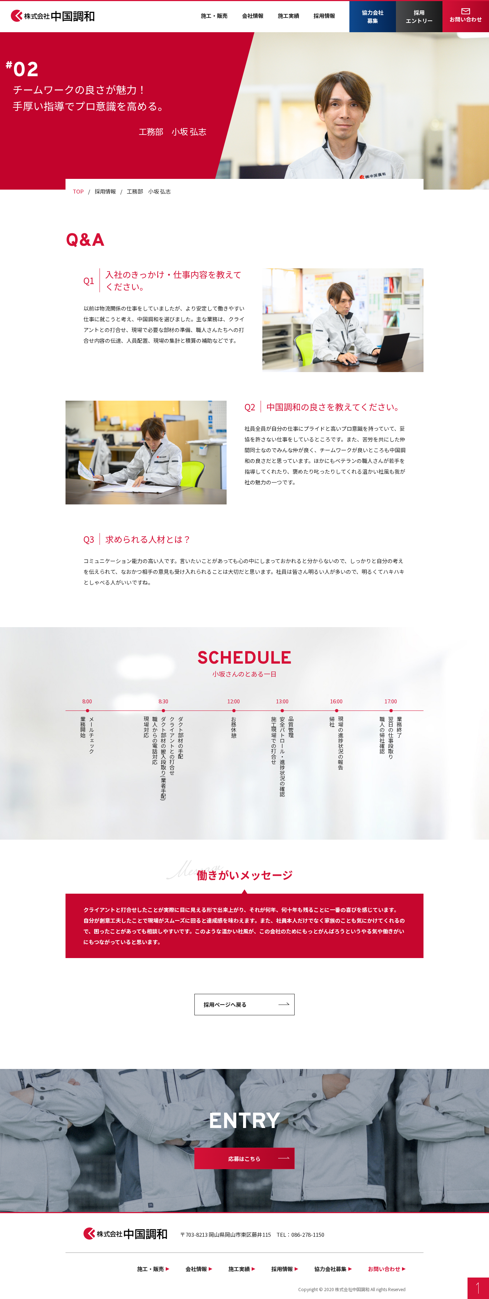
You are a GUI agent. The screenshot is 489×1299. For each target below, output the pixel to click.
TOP (78, 191)
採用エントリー (419, 16)
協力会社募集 (372, 16)
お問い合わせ (466, 19)
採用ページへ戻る (225, 1004)
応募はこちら (244, 1158)
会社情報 (252, 15)
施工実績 (288, 15)
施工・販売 (214, 15)
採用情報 (324, 15)
